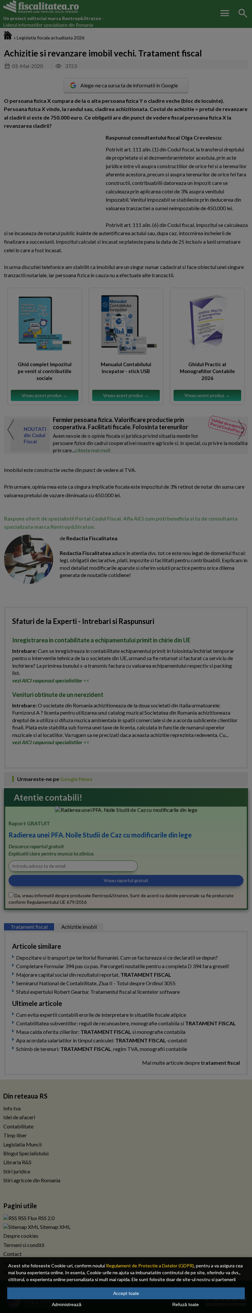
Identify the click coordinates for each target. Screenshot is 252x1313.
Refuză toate (185, 1304)
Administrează (66, 1304)
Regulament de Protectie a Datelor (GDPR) (150, 1265)
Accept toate (126, 1293)
